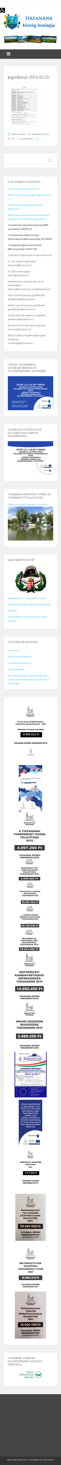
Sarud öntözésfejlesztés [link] (20, 656)
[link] (2, 10)
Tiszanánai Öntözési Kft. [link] (20, 663)
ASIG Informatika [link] (46, 1460)
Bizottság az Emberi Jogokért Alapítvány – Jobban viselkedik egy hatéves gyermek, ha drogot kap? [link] (29, 680)
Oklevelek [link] (12, 611)
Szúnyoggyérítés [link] (16, 669)
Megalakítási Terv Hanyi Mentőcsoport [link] (27, 598)
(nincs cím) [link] (13, 650)
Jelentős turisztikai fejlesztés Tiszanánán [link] (28, 504)
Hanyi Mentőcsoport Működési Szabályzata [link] (29, 604)
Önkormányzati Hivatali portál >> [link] (24, 189)
